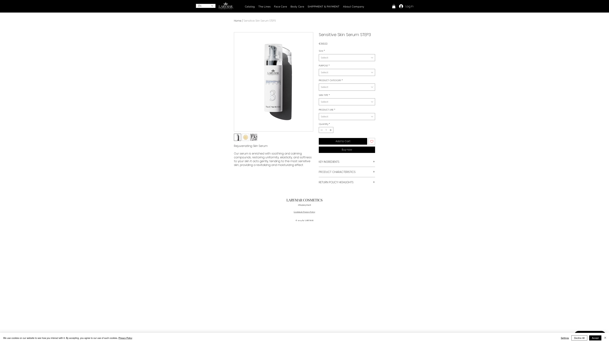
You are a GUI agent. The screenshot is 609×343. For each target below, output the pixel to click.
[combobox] (347, 57)
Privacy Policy (125, 338)
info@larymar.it (304, 205)
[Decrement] (321, 130)
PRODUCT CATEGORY (331, 80)
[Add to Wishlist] (371, 141)
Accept (595, 338)
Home (237, 21)
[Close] (605, 337)
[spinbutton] (326, 130)
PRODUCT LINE (327, 109)
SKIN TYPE (324, 95)
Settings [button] (565, 338)
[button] (250, 6)
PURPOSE (324, 65)
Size (322, 50)
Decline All (579, 338)
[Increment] (331, 130)
